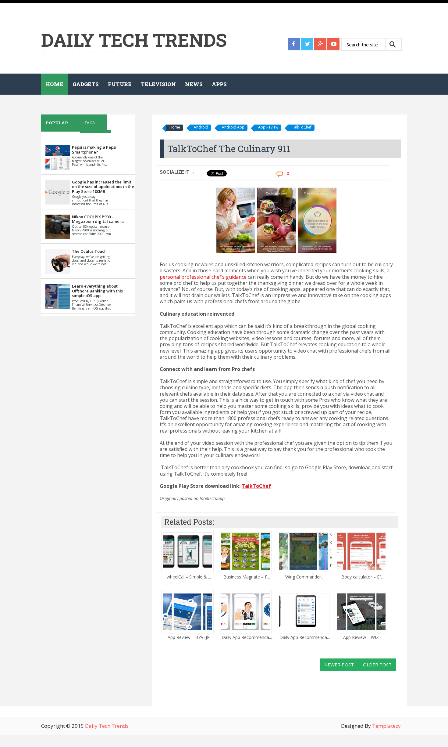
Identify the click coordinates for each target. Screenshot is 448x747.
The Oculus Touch (89, 251)
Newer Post (339, 665)
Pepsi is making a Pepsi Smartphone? (94, 149)
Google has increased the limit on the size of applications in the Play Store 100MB (103, 186)
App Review (268, 127)
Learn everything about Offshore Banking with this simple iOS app (97, 290)
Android (201, 127)
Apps (219, 84)
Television (158, 84)
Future (120, 84)
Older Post (377, 665)
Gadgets (86, 84)
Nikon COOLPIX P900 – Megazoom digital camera (98, 219)
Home (54, 84)
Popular (57, 122)
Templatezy (386, 725)
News (194, 84)
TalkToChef (301, 127)
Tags (89, 122)
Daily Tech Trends (134, 39)
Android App (233, 127)
